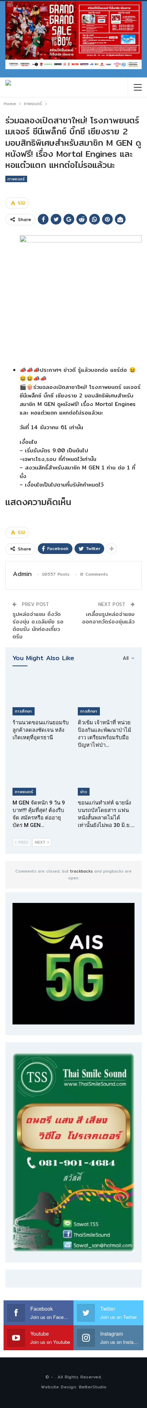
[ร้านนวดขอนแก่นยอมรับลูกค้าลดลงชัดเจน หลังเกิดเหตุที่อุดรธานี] (40, 695)
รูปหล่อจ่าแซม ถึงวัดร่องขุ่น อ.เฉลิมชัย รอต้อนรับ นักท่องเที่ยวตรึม (38, 625)
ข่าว (83, 791)
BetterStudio (92, 1386)
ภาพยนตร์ (16, 179)
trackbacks (81, 871)
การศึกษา (23, 711)
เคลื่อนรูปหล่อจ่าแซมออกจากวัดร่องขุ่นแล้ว (108, 618)
